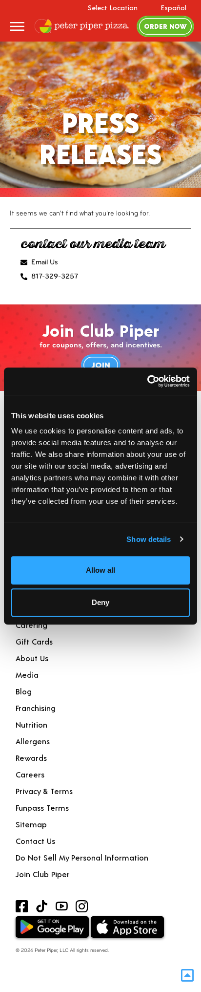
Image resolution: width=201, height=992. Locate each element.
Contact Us (35, 840)
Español (173, 8)
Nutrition (31, 724)
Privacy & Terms (44, 791)
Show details (148, 539)
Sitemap (31, 824)
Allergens (33, 741)
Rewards (31, 757)
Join (100, 364)
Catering (31, 624)
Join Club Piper (43, 874)
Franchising (36, 707)
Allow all (100, 570)
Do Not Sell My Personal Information (82, 857)
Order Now (165, 26)
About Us (32, 658)
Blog (24, 691)
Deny (100, 602)
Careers (30, 774)
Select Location (113, 8)
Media (27, 674)
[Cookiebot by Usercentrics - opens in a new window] (147, 381)
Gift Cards (34, 641)
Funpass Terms (42, 807)
